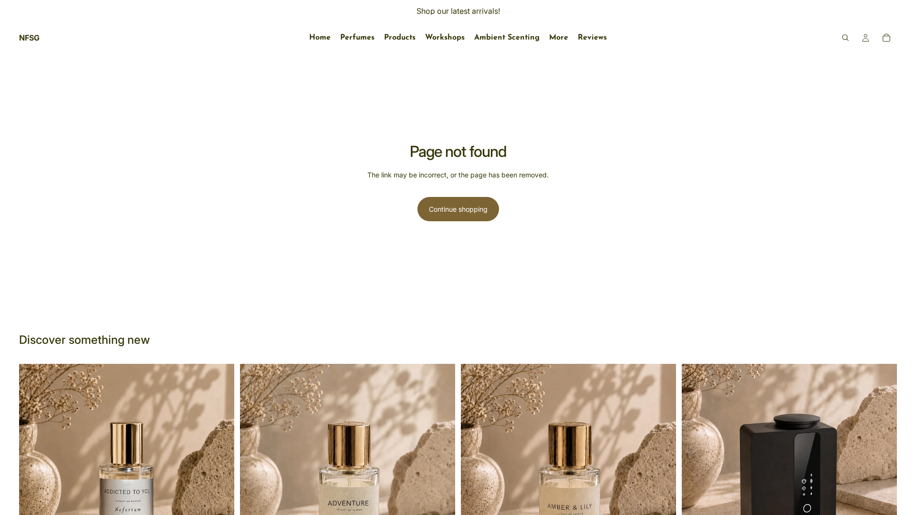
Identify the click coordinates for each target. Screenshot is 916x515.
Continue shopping (458, 209)
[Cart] (886, 37)
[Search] (845, 37)
